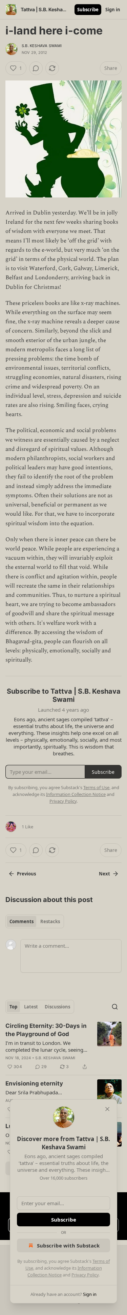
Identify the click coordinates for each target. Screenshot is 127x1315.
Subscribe (88, 9)
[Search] (115, 1007)
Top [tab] (13, 1007)
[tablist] (34, 921)
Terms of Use (96, 787)
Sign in (112, 9)
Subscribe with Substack (68, 1245)
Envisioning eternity (34, 1083)
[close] (107, 1109)
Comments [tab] (21, 921)
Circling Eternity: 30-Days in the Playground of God (46, 1029)
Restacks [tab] (50, 921)
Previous (26, 874)
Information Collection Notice (76, 794)
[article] (63, 1046)
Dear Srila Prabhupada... (33, 1092)
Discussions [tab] (57, 1007)
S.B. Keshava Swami (42, 45)
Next (104, 874)
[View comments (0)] (36, 68)
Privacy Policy (85, 1275)
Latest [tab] (31, 1007)
